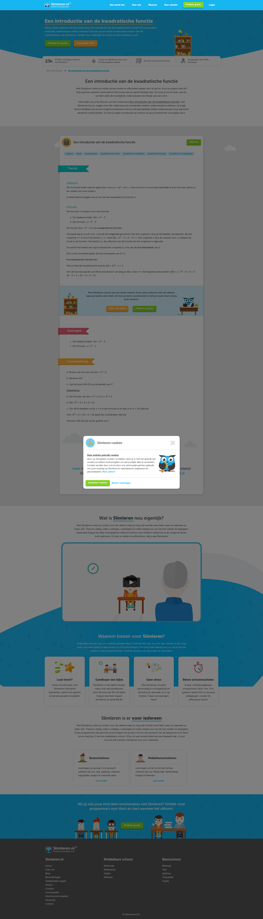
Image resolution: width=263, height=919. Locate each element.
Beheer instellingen (121, 483)
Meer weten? (108, 472)
